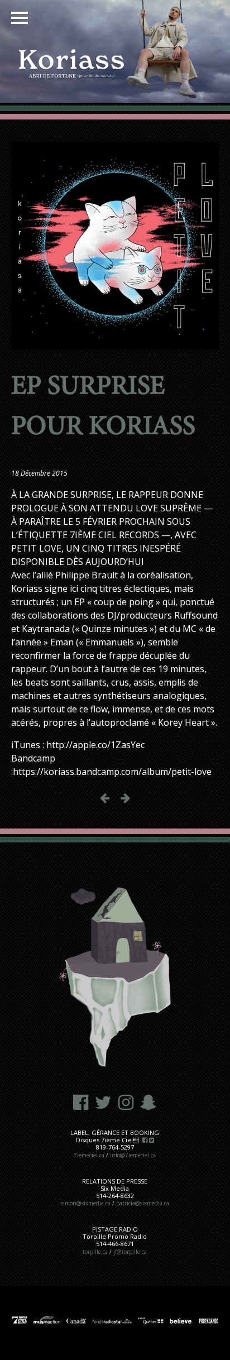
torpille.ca (95, 1252)
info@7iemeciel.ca (133, 1155)
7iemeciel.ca (89, 1155)
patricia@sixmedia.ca (142, 1203)
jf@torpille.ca (130, 1252)
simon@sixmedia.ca (86, 1203)
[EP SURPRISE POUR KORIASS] (115, 343)
